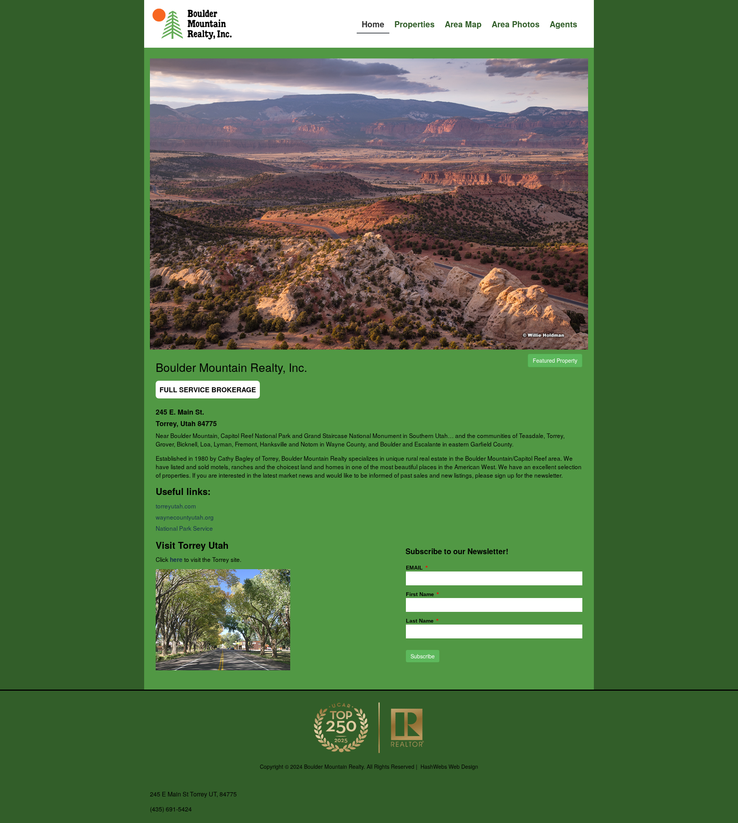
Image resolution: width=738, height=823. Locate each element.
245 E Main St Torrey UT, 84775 (193, 794)
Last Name (420, 621)
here (176, 559)
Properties (414, 24)
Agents (563, 24)
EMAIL (415, 568)
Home (373, 24)
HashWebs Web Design (449, 766)
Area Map (463, 24)
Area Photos (516, 24)
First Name (420, 594)
